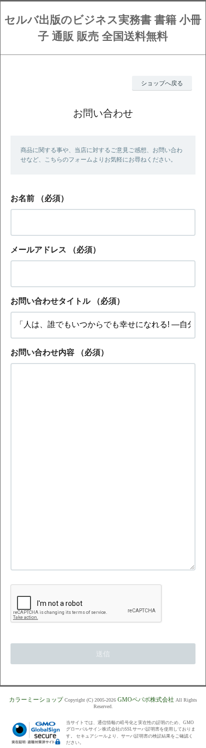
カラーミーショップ (36, 699)
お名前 (22, 198)
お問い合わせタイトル (50, 301)
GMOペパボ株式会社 (146, 699)
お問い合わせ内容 (42, 352)
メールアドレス (38, 249)
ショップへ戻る (162, 83)
